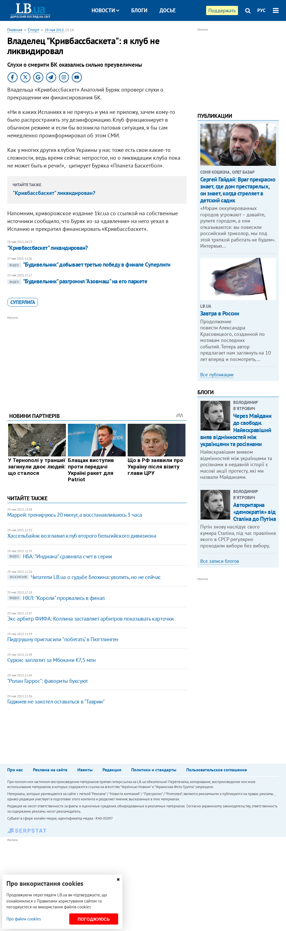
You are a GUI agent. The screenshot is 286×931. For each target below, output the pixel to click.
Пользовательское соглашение (216, 769)
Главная (14, 29)
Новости (103, 10)
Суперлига (22, 302)
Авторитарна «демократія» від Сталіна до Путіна (254, 512)
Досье (167, 10)
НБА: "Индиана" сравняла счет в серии (60, 556)
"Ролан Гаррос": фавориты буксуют (47, 681)
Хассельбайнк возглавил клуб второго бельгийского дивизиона (81, 535)
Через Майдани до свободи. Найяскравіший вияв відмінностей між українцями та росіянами (235, 430)
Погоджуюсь (94, 919)
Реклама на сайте (50, 769)
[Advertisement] (97, 360)
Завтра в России (219, 313)
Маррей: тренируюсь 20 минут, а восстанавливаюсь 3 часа (74, 514)
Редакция (112, 769)
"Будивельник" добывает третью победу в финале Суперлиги (89, 264)
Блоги (139, 10)
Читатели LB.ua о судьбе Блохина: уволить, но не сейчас (85, 577)
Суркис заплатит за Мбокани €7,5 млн (51, 660)
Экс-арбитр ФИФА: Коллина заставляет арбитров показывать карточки (90, 618)
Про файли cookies (23, 919)
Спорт (33, 29)
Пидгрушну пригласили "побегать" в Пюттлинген (62, 639)
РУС (261, 10)
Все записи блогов (219, 561)
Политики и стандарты (153, 769)
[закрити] (118, 879)
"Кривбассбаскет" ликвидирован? (54, 193)
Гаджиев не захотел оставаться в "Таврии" (56, 701)
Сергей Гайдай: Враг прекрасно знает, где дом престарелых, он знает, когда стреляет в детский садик (237, 190)
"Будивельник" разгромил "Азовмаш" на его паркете (78, 281)
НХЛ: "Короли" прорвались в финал (57, 598)
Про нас (15, 769)
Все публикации (216, 375)
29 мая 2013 (54, 30)
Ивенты (84, 769)
